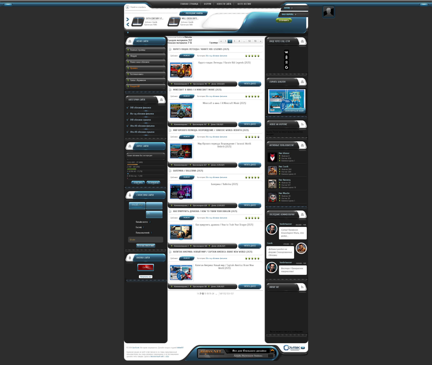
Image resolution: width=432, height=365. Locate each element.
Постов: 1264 (286, 172)
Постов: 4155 (286, 158)
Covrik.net (135, 348)
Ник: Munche (284, 193)
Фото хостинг (244, 4)
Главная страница (189, 4)
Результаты (153, 182)
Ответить (138, 182)
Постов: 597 (285, 185)
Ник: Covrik (283, 166)
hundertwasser (286, 224)
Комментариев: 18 (288, 187)
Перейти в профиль (138, 7)
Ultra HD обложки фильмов (142, 126)
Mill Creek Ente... (190, 18)
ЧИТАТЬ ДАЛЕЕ (250, 83)
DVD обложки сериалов (140, 120)
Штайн (132, 239)
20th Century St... (154, 18)
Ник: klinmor (284, 153)
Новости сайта (224, 4)
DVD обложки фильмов (140, 107)
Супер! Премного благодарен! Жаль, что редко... (292, 233)
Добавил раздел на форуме (280, 252)
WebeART (180, 348)
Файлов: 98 (286, 182)
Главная (170, 37)
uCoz (167, 356)
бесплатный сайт (157, 356)
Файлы (179, 37)
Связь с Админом (138, 80)
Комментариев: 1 (288, 161)
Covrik (155, 22)
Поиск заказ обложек (139, 62)
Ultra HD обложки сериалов (142, 132)
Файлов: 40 (286, 196)
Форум (207, 4)
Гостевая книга (136, 74)
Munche (186, 55)
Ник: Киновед (285, 180)
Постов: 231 (285, 198)
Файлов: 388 (286, 169)
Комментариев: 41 (288, 174)
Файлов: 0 (285, 156)
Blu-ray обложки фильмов (142, 113)
